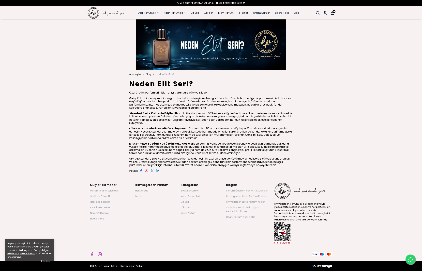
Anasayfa (135, 74)
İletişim (139, 196)
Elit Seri (195, 12)
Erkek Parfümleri (147, 12)
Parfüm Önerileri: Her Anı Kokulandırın (247, 190)
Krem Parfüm (226, 12)
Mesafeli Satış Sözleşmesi (104, 190)
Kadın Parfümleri (173, 12)
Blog (296, 12)
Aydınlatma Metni (100, 207)
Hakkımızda (141, 190)
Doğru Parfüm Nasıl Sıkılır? (240, 217)
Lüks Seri (208, 12)
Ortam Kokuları (261, 12)
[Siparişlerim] (325, 13)
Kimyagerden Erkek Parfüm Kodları (245, 201)
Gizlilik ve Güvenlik (100, 196)
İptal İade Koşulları (100, 201)
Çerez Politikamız (99, 213)
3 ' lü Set (243, 12)
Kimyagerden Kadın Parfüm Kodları (246, 196)
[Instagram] (100, 254)
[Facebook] (92, 254)
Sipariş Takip (282, 12)
